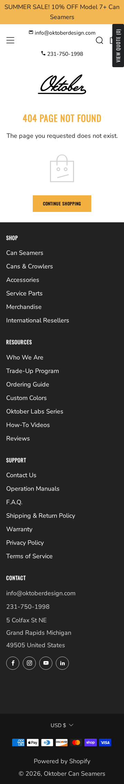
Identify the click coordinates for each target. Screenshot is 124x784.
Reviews (18, 438)
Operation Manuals (33, 488)
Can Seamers (24, 253)
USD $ (58, 725)
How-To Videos (28, 425)
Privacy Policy (25, 542)
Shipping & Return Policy (40, 515)
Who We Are (24, 357)
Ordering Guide (27, 384)
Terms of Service (29, 556)
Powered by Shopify (62, 761)
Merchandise (24, 307)
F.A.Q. (14, 502)
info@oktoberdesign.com (64, 33)
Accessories (22, 280)
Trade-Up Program (32, 371)
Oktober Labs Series (34, 411)
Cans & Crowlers (29, 266)
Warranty (19, 529)
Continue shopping (62, 203)
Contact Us (21, 475)
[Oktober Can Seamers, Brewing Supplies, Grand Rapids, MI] (32, 685)
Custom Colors (26, 398)
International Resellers (37, 320)
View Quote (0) (118, 45)
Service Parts (24, 293)
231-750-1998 (64, 54)
